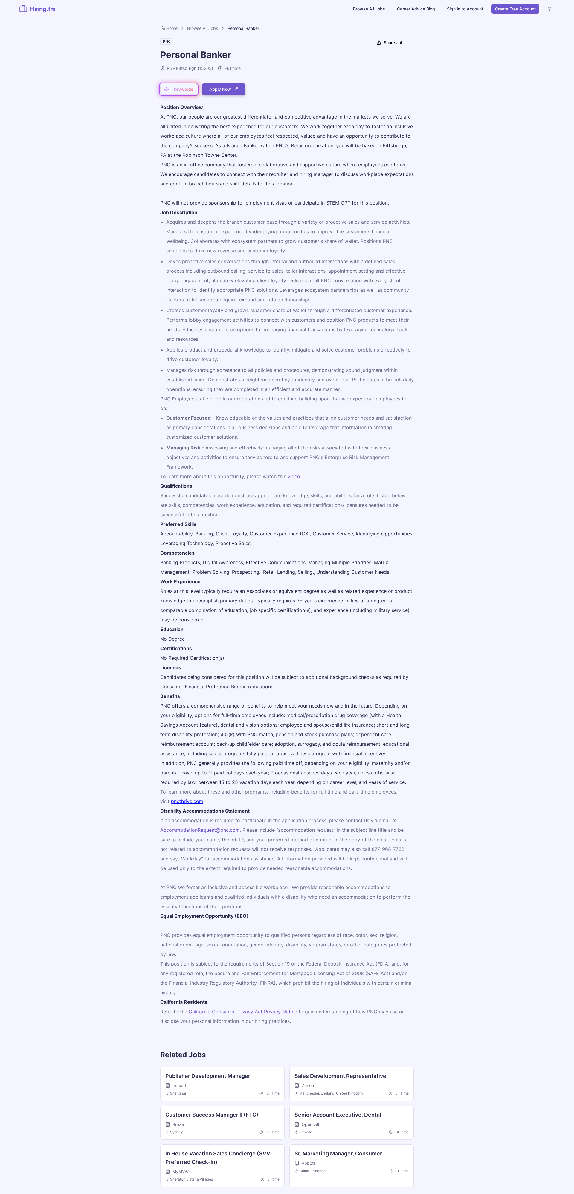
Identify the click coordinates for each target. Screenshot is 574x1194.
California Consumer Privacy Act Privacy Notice (243, 1012)
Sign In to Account (465, 8)
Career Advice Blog (416, 8)
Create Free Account (515, 8)
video (294, 476)
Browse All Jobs (369, 8)
